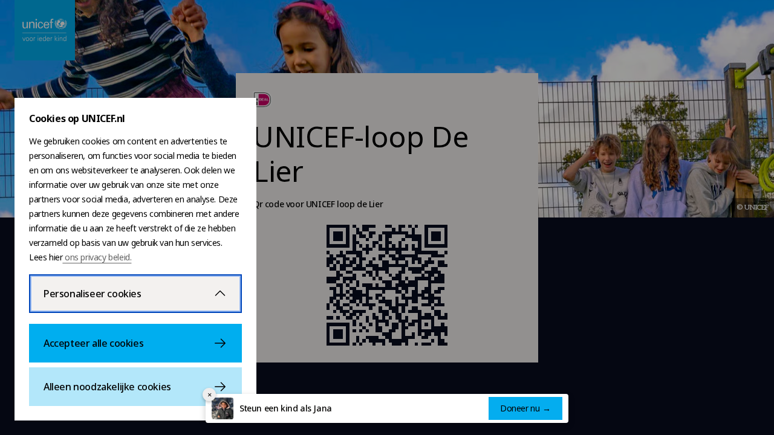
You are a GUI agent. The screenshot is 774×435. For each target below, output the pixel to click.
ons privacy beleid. (96, 257)
